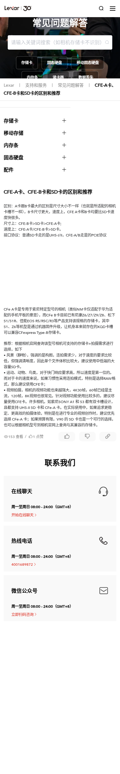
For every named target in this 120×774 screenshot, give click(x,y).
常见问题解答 (71, 85)
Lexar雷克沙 (18, 8)
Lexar (9, 85)
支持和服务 (36, 85)
